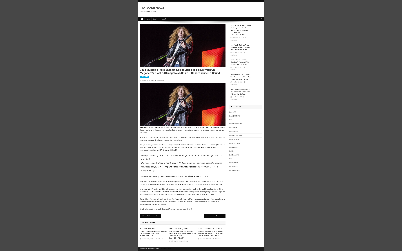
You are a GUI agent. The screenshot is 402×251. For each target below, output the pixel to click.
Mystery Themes (166, 248)
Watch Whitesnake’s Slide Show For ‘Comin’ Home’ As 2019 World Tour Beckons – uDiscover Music (151, 216)
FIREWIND (234, 131)
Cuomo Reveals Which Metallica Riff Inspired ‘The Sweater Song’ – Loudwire (240, 62)
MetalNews (160, 80)
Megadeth (143, 127)
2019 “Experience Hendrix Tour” (168, 192)
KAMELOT (234, 147)
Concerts (164, 19)
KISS (232, 151)
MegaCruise (176, 199)
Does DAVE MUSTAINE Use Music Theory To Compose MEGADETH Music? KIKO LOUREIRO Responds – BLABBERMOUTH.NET (153, 232)
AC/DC (233, 112)
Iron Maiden (235, 139)
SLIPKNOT (234, 166)
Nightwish (234, 163)
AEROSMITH (235, 116)
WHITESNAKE (235, 170)
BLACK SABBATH (237, 124)
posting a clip (179, 184)
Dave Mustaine (158, 127)
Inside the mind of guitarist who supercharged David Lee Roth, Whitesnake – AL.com (241, 77)
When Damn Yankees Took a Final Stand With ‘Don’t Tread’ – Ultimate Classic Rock (241, 92)
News (148, 19)
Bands (155, 19)
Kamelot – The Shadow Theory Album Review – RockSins (215, 216)
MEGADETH (144, 77)
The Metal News (152, 8)
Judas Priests (235, 143)
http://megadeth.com (199, 147)
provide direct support (149, 194)
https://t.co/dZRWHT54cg (156, 166)
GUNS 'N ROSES (236, 135)
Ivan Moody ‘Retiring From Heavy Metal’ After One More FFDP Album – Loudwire (240, 47)
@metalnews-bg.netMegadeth (182, 166)
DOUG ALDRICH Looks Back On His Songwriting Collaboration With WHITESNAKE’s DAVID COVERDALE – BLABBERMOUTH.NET (241, 30)
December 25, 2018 (199, 176)
